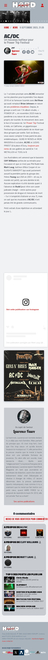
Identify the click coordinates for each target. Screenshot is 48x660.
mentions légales (38, 638)
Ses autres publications (24, 501)
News (15, 27)
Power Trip (31, 123)
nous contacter (7, 641)
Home (6, 27)
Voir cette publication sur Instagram (22, 309)
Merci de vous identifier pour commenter (25, 519)
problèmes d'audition (19, 106)
